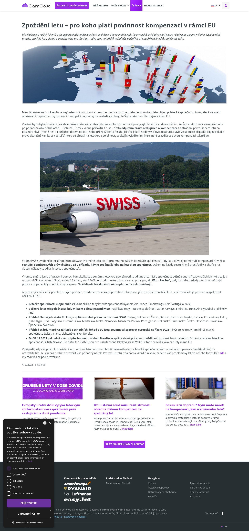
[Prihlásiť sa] (226, 5)
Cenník (152, 483)
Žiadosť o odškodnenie (72, 5)
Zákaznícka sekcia (200, 483)
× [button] (49, 423)
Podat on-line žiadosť (118, 483)
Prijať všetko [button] (29, 503)
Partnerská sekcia (200, 487)
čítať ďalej (127, 428)
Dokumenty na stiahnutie (162, 492)
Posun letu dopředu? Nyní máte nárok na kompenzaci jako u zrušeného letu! (194, 407)
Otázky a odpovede (159, 487)
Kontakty (195, 496)
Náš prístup (101, 5)
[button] (120, 5)
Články (136, 5)
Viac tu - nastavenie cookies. (70, 516)
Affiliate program (199, 492)
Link (30, 461)
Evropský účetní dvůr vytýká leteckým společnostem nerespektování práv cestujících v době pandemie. (51, 409)
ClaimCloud (36, 5)
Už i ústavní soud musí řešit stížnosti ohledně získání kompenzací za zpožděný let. (122, 409)
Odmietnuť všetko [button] (29, 513)
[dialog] (28, 473)
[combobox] (45, 423)
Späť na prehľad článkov (124, 444)
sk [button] (216, 5)
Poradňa (153, 496)
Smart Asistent (154, 5)
